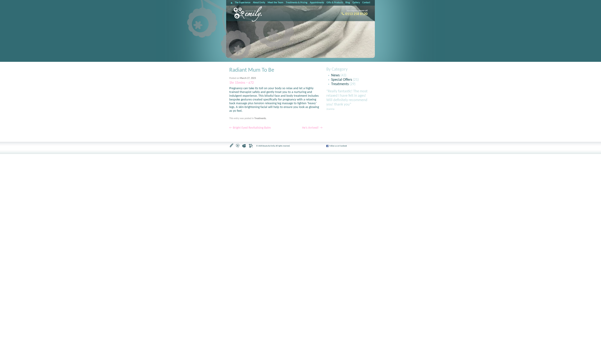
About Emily (259, 2)
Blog (347, 2)
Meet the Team (275, 2)
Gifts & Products (334, 2)
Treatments (260, 118)
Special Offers (341, 80)
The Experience (242, 2)
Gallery (356, 2)
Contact (366, 2)
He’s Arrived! (312, 127)
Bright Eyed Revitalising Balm (250, 127)
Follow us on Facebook (338, 146)
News (335, 75)
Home (231, 3)
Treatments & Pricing (296, 2)
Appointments (317, 2)
